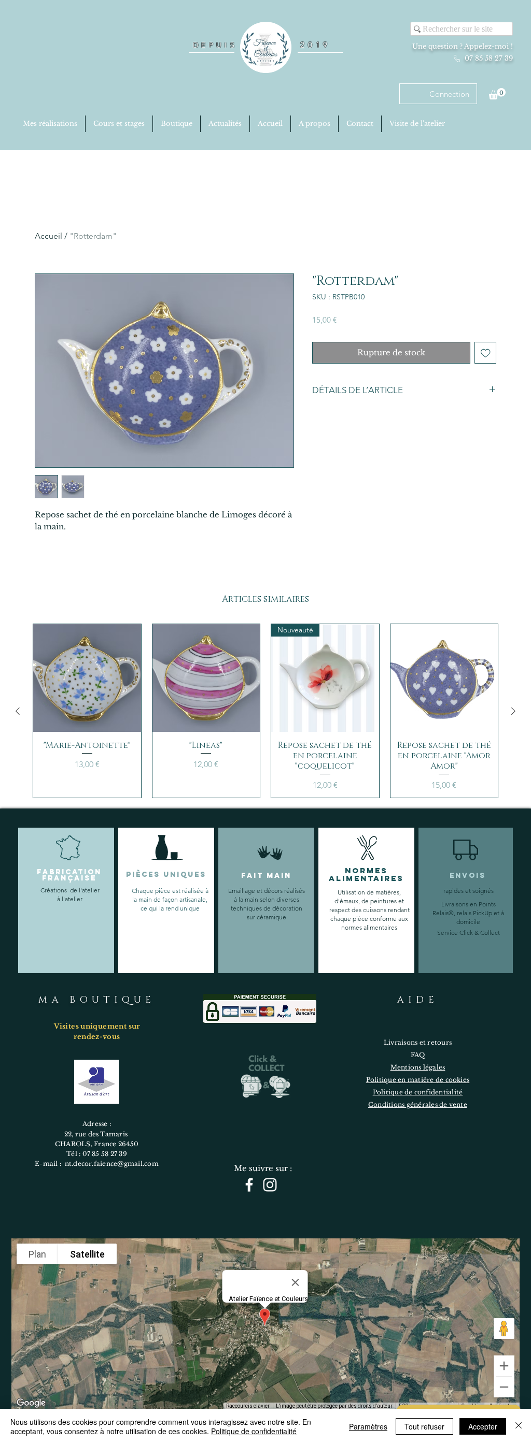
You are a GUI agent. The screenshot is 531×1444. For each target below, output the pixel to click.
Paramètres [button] (368, 1426)
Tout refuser (424, 1426)
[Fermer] (518, 1426)
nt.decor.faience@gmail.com (112, 1163)
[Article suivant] (513, 711)
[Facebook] (249, 1185)
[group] (265, 711)
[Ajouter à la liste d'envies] (485, 353)
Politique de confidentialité (254, 1431)
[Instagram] (270, 1185)
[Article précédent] (17, 711)
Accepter (482, 1426)
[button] (497, 93)
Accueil (48, 236)
